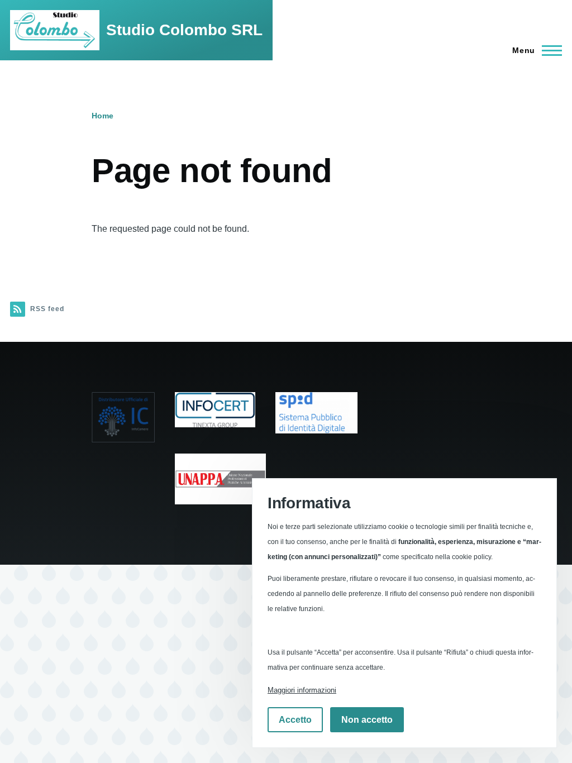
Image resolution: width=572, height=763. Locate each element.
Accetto (295, 719)
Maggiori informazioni (302, 690)
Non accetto (367, 719)
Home (102, 115)
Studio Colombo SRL (184, 30)
